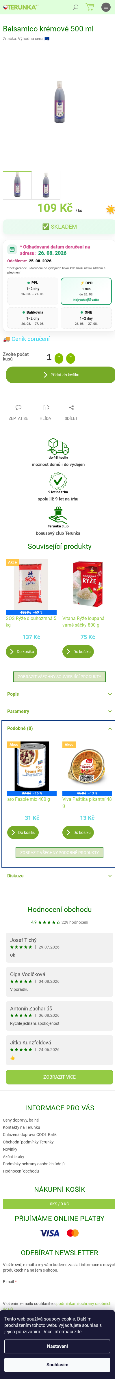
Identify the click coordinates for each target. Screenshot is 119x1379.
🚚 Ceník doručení (26, 338)
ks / (59, 1204)
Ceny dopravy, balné (21, 1120)
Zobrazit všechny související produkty (59, 676)
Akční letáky (13, 1156)
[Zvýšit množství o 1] (59, 358)
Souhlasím (57, 1364)
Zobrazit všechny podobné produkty (59, 852)
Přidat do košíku (65, 375)
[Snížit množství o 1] (70, 358)
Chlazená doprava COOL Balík (30, 1134)
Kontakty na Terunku (21, 1127)
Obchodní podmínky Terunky (28, 1142)
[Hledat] (75, 7)
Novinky (10, 1149)
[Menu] (106, 7)
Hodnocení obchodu (59, 909)
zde (77, 1331)
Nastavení (57, 1346)
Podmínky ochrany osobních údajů (34, 1164)
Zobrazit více (59, 1077)
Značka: (26, 38)
